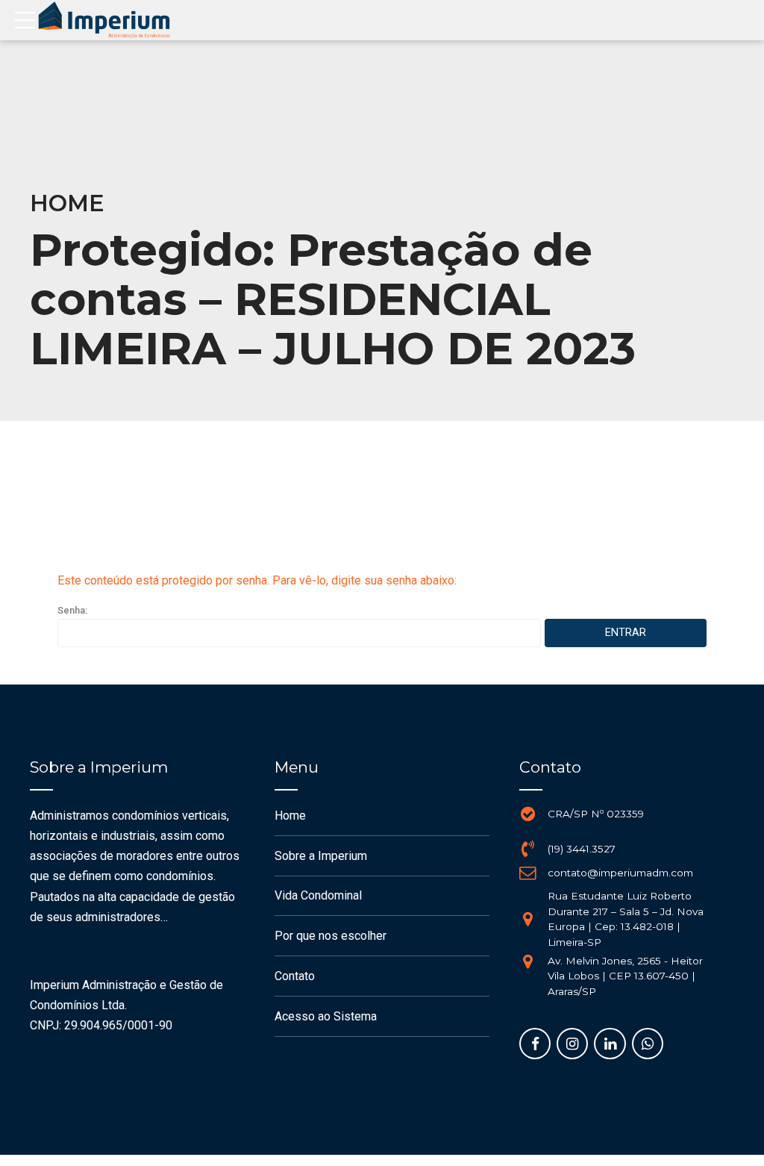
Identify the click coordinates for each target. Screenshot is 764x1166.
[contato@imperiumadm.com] (527, 872)
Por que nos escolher (330, 936)
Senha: (72, 610)
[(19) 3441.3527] (527, 849)
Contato (295, 976)
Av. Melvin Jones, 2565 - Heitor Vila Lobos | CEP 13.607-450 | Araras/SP (625, 976)
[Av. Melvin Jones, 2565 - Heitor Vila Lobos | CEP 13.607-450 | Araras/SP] (527, 961)
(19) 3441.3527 (582, 849)
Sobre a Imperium (321, 856)
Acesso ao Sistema (326, 1016)
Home (67, 203)
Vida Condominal (318, 895)
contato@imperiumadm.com (620, 873)
